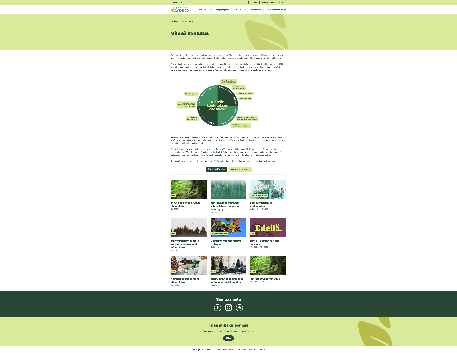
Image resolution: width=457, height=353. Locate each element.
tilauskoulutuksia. (263, 155)
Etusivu (174, 21)
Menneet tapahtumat (240, 169)
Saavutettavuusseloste (246, 349)
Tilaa (228, 338)
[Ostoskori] (282, 2)
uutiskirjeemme (270, 161)
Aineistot (239, 9)
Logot (262, 349)
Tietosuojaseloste (225, 349)
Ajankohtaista (255, 9)
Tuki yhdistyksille (222, 9)
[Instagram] (228, 307)
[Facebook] (217, 307)
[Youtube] (239, 307)
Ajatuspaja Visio (179, 2)
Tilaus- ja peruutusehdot (202, 349)
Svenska (273, 2)
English (265, 2)
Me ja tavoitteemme (275, 9)
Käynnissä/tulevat (216, 169)
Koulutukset (204, 9)
